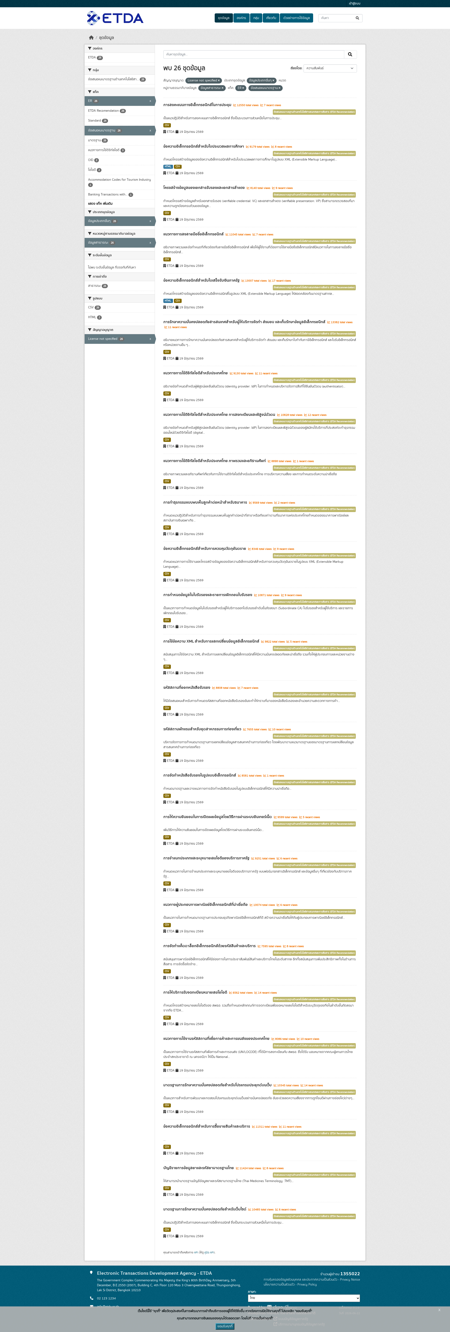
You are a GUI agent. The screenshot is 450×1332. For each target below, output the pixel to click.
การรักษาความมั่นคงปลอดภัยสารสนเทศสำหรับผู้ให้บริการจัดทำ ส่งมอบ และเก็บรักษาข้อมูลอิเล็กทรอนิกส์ (244, 322)
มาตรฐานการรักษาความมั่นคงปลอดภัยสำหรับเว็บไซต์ (205, 1209)
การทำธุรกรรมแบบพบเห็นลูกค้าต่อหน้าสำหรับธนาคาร (205, 502)
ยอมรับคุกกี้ (225, 1326)
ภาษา (251, 1292)
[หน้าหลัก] (91, 38)
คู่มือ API (209, 1252)
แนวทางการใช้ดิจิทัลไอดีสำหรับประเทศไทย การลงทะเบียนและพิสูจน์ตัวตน (219, 415)
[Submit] (358, 18)
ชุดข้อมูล (223, 18)
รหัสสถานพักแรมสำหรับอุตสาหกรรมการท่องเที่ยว (202, 729)
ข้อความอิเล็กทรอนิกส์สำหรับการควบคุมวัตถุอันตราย (205, 549)
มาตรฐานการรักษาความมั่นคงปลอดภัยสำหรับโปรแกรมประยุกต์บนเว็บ (218, 1085)
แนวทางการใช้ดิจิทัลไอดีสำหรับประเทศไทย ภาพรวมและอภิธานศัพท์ (215, 461)
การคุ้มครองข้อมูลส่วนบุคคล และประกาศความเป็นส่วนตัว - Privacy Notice (312, 1279)
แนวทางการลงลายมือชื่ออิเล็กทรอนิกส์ (194, 234)
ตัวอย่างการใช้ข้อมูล (296, 18)
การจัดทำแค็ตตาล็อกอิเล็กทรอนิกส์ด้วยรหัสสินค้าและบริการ (210, 946)
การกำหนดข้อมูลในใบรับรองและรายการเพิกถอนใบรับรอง (208, 595)
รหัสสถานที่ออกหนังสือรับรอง (187, 688)
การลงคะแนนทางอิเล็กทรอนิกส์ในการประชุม (197, 105)
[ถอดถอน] (219, 81)
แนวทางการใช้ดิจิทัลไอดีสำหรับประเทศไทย (196, 373)
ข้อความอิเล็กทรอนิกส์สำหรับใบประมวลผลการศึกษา (204, 146)
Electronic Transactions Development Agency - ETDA (154, 1273)
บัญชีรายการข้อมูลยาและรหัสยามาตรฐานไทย (199, 1168)
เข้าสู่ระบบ (354, 3)
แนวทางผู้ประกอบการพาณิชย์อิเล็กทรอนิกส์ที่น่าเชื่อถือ (206, 905)
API (196, 1252)
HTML (168, 166)
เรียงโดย (296, 68)
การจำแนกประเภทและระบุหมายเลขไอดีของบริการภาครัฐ (206, 858)
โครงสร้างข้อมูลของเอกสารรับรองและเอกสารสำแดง (204, 188)
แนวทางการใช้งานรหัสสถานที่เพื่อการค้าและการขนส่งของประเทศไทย (216, 1039)
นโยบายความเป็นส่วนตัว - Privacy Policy (290, 1284)
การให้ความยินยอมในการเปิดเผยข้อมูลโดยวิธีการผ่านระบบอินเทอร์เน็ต (218, 817)
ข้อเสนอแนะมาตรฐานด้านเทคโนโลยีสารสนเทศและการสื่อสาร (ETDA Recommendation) (314, 112)
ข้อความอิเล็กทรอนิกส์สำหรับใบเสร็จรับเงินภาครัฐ (201, 280)
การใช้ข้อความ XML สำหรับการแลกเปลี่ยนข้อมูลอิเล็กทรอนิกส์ (211, 641)
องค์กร (241, 18)
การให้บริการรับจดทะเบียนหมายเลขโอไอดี (195, 992)
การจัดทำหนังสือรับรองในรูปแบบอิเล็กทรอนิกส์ (200, 775)
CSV (167, 125)
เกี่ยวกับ (271, 18)
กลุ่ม (256, 18)
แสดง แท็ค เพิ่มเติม (100, 203)
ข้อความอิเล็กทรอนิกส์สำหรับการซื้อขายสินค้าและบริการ (207, 1126)
